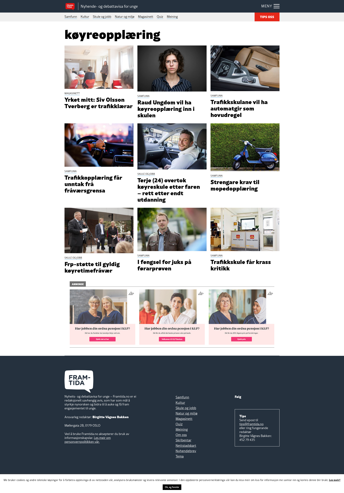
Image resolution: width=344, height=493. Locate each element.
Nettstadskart (186, 445)
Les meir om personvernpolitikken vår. (87, 440)
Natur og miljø (124, 16)
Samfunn (70, 16)
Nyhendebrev (186, 451)
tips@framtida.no (251, 424)
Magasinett (145, 16)
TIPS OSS (267, 16)
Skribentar (183, 440)
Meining (172, 16)
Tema (180, 456)
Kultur (85, 16)
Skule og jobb (102, 16)
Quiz (160, 16)
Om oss (181, 434)
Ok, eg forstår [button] (172, 487)
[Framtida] (71, 6)
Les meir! (334, 480)
